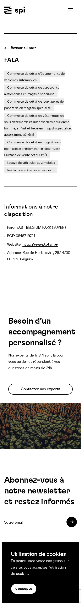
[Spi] (14, 10)
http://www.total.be (40, 244)
